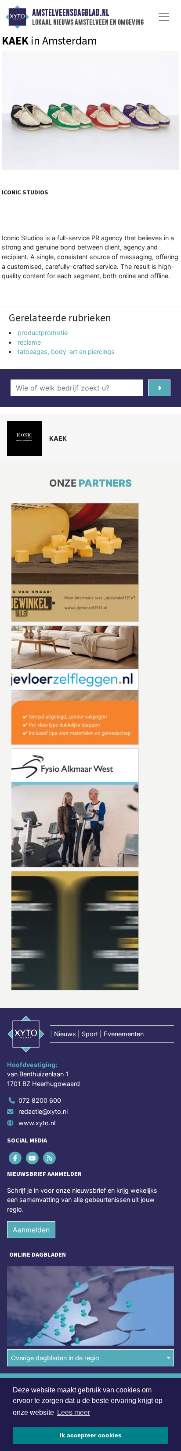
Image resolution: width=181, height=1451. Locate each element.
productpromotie (43, 332)
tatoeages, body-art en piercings (66, 351)
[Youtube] (32, 1157)
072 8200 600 (39, 1100)
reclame (29, 342)
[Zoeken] (159, 387)
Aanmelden (31, 1229)
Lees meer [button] (73, 1412)
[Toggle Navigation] (163, 16)
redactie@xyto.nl (43, 1111)
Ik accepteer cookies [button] (91, 1435)
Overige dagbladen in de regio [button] (55, 1358)
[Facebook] (15, 1157)
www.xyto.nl (36, 1123)
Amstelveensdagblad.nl (70, 12)
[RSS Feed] (49, 1157)
